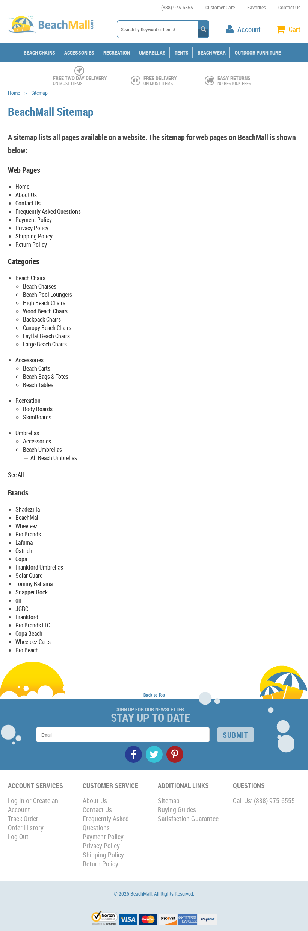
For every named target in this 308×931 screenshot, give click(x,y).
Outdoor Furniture (258, 52)
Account (249, 29)
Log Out (18, 836)
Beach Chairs (39, 52)
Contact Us (289, 7)
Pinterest (174, 754)
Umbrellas (152, 52)
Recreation (116, 52)
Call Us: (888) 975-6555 (264, 800)
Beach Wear (212, 52)
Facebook (133, 754)
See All (16, 475)
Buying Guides (177, 809)
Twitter (154, 754)
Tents (182, 52)
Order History (26, 827)
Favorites (256, 7)
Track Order (23, 818)
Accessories (79, 52)
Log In (16, 800)
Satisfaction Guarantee (188, 818)
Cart (294, 29)
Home (14, 92)
